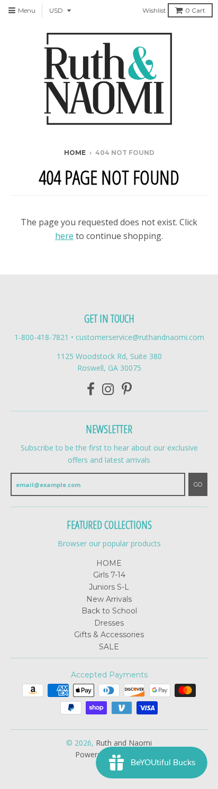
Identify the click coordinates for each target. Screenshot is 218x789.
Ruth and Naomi (124, 743)
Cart (195, 10)
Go (198, 484)
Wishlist (154, 10)
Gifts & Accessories (109, 634)
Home (75, 153)
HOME (109, 563)
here (64, 236)
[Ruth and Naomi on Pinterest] (127, 389)
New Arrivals (109, 599)
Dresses (109, 623)
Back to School (109, 611)
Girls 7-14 (109, 575)
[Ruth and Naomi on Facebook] (91, 389)
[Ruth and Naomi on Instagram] (108, 389)
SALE (109, 647)
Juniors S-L (109, 587)
